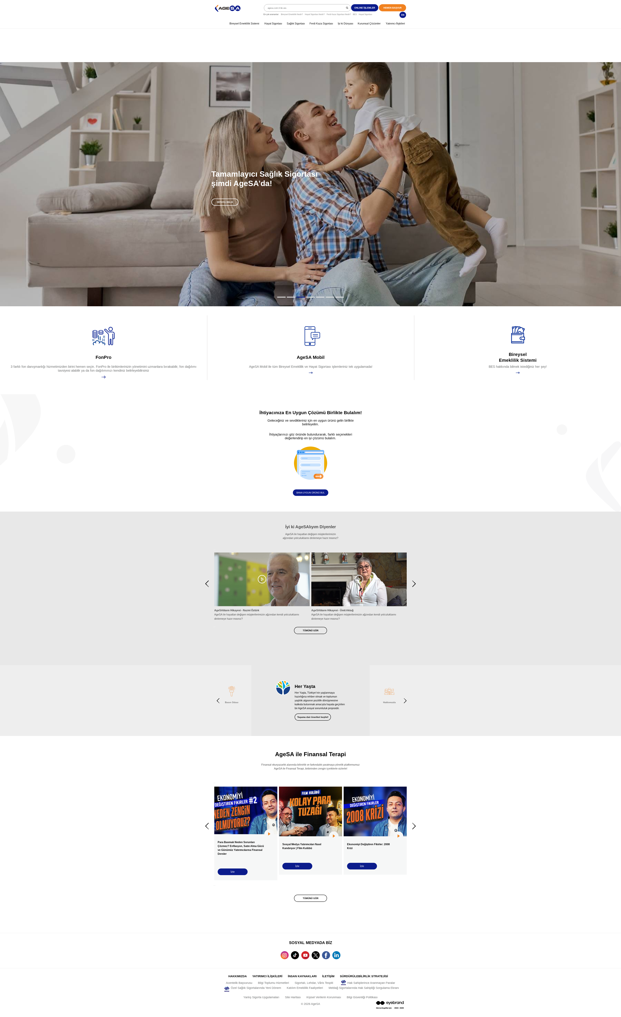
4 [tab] (310, 284)
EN (402, 15)
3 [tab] (301, 284)
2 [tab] (291, 284)
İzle (233, 858)
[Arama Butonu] (347, 8)
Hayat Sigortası (365, 14)
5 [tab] (320, 284)
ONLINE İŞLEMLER (364, 7)
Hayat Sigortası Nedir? (315, 14)
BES (355, 14)
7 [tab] (339, 284)
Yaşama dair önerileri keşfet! (312, 704)
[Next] (214, 872)
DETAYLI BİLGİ (225, 195)
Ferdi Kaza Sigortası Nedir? (339, 14)
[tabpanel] (310, 178)
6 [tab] (330, 284)
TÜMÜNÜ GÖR (310, 617)
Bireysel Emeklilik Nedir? (292, 14)
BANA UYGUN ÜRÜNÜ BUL (310, 480)
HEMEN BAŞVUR (392, 7)
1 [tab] (281, 284)
